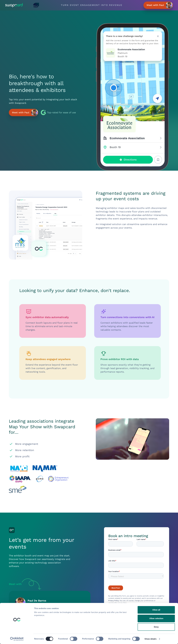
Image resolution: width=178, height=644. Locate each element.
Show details (150, 639)
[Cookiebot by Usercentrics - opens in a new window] (16, 639)
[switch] (73, 639)
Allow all (156, 610)
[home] (16, 5)
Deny (156, 627)
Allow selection (156, 618)
